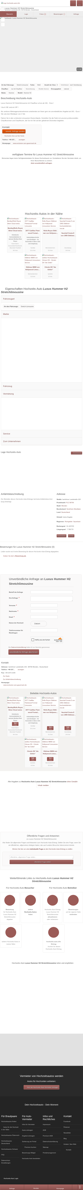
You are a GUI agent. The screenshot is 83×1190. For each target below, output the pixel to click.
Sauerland (76, 521)
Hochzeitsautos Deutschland (6, 1142)
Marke (6, 314)
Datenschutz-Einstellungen (5, 1162)
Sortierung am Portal (29, 1141)
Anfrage (76, 14)
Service (6, 434)
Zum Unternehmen (12, 441)
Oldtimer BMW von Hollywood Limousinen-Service (32, 268)
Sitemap (45, 1147)
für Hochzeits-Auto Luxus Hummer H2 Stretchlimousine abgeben (9, 914)
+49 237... (12, 139)
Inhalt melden (43, 785)
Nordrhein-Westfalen (74, 509)
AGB (44, 1130)
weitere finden (30, 912)
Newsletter (67, 1133)
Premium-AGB (48, 1136)
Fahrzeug (7, 386)
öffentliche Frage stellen (42, 862)
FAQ (2, 1155)
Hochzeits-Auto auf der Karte (14, 136)
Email (11, 617)
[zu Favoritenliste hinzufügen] (3, 20)
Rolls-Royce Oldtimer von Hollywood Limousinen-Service (50, 232)
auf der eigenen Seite (73, 912)
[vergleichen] (3, 25)
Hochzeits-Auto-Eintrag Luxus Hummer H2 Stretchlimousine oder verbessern (52, 914)
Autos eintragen (27, 1130)
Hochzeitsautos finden (8, 1121)
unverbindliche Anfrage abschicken (24, 652)
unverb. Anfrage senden (15, 131)
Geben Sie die (14, 556)
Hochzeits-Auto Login (10, 1178)
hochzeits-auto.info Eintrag (78, 216)
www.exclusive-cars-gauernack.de (24, 143)
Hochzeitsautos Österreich (10, 1135)
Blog (65, 1138)
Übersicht (9, 14)
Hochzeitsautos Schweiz (9, 1149)
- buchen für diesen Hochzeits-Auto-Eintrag (53, 945)
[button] (41, 44)
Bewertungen (59, 14)
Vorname (12, 605)
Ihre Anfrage (13, 598)
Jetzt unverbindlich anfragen (41, 163)
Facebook (67, 1121)
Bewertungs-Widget (28, 1153)
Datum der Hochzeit (16, 623)
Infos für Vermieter (28, 1124)
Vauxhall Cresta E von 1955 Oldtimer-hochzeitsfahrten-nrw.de (68, 234)
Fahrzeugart (8, 299)
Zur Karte (6, 676)
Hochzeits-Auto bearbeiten (31, 1158)
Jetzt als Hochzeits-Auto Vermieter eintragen (42, 1087)
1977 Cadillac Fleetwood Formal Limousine (33, 232)
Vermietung (8, 394)
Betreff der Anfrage (16, 592)
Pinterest (67, 1127)
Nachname (13, 611)
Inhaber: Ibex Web (70, 1144)
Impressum (46, 1124)
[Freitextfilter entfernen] (73, 3)
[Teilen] (75, 1187)
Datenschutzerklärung (18, 647)
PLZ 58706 (70, 502)
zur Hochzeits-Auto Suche (2, 9)
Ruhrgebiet (68, 521)
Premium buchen (30, 1147)
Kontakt (71, 536)
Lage (26, 14)
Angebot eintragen (28, 1136)
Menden (64, 506)
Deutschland (65, 512)
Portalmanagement (49, 1153)
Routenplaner (77, 453)
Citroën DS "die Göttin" (50, 268)
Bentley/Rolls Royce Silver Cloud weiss (15, 229)
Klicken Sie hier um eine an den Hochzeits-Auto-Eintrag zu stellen (42, 849)
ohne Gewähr (72, 781)
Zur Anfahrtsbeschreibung (12, 679)
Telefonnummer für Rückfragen (16, 632)
